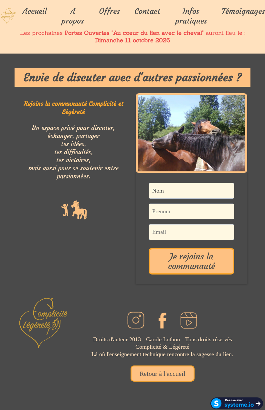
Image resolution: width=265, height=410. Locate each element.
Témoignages (243, 11)
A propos (72, 16)
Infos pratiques (191, 16)
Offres (109, 11)
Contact (147, 11)
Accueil (35, 11)
